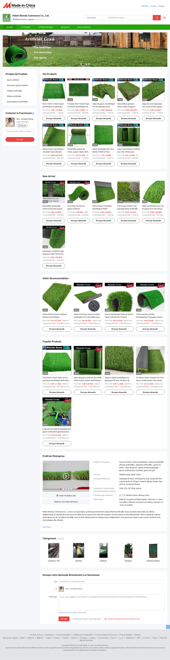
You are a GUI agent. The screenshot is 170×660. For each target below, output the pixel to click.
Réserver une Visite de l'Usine (66, 501)
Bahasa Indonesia (86, 640)
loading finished (153, 560)
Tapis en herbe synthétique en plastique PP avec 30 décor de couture (117, 380)
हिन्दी (138, 638)
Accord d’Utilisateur (63, 635)
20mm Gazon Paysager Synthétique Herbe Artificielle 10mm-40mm (102, 209)
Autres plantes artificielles (17, 101)
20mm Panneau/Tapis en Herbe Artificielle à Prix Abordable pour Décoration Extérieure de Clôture (87, 317)
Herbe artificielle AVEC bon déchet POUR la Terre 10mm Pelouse (103, 152)
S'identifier (144, 6)
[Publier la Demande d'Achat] (164, 17)
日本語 (48, 638)
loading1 (103, 560)
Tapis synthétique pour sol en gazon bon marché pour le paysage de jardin (153, 209)
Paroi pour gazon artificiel (17, 85)
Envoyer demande (53, 118)
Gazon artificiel (13, 80)
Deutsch (74, 638)
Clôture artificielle (14, 96)
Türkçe (154, 638)
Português (83, 638)
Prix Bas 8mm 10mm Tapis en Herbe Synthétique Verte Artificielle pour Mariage (78, 107)
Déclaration (49, 635)
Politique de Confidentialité (83, 635)
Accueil (9, 27)
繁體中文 (40, 638)
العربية (121, 638)
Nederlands (130, 638)
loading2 (128, 560)
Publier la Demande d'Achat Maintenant (122, 619)
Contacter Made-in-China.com (106, 635)
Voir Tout (46, 527)
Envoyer (64, 619)
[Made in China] (20, 5)
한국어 (113, 638)
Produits (26, 27)
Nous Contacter (84, 27)
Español (66, 638)
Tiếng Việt (163, 638)
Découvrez (65, 27)
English (22, 638)
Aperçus (137, 635)
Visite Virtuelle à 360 (67, 495)
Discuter (23, 125)
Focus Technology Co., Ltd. (83, 645)
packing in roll (53, 560)
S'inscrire (153, 6)
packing (78, 560)
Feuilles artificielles (14, 90)
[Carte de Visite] (33, 113)
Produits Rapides (126, 635)
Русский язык (103, 638)
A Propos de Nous (45, 27)
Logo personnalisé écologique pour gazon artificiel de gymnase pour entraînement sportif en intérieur (56, 432)
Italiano (93, 638)
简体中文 (31, 638)
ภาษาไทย (146, 638)
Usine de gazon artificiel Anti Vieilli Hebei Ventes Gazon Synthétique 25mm (87, 380)
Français (57, 638)
